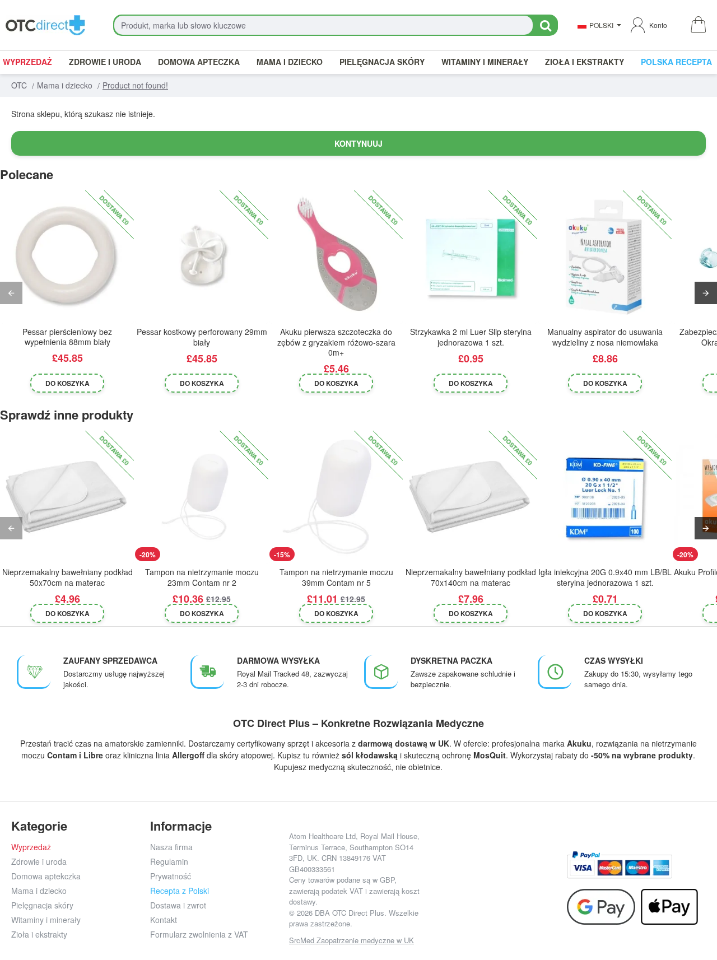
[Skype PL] (498, 898)
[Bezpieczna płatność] (619, 865)
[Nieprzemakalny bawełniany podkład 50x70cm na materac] (67, 497)
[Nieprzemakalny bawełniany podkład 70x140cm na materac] (470, 497)
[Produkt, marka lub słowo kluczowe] (545, 25)
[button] (67, 383)
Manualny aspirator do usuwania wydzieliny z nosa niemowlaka (605, 337)
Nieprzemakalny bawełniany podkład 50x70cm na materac (67, 577)
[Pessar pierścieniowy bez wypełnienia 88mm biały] (67, 257)
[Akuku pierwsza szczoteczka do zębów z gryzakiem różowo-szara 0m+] (336, 257)
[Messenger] (523, 873)
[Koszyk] (697, 25)
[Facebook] (447, 873)
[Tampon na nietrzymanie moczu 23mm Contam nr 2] (201, 497)
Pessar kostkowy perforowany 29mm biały (202, 337)
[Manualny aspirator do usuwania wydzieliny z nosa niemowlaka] (605, 257)
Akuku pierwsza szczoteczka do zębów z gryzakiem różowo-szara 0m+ (336, 342)
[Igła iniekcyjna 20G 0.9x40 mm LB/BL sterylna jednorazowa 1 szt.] (605, 497)
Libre (93, 755)
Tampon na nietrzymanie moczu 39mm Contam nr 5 (336, 577)
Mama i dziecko (64, 85)
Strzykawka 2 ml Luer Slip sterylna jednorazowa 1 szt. (471, 337)
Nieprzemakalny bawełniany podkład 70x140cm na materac (471, 577)
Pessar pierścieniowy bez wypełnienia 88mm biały (67, 337)
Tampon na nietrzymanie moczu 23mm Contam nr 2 (202, 577)
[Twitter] (498, 873)
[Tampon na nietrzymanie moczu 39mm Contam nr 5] (336, 497)
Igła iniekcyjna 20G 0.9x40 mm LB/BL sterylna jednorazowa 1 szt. (605, 577)
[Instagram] (472, 873)
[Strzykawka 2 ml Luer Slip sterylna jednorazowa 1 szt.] (470, 257)
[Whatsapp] (548, 873)
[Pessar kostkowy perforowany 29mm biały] (201, 257)
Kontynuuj (358, 143)
